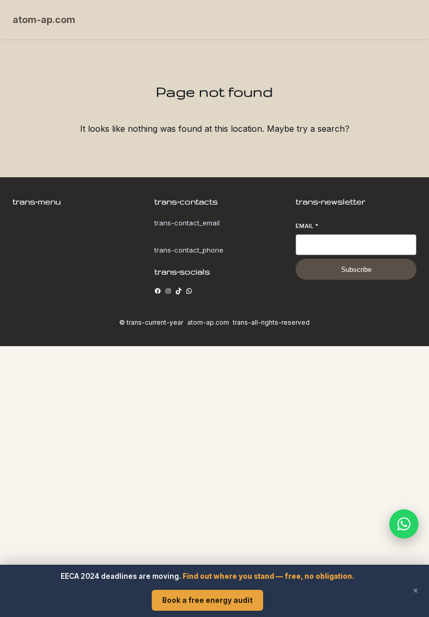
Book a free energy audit (207, 600)
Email (307, 226)
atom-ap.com (44, 19)
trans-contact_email (187, 223)
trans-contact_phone (188, 250)
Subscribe (356, 269)
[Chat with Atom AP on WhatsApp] (404, 524)
